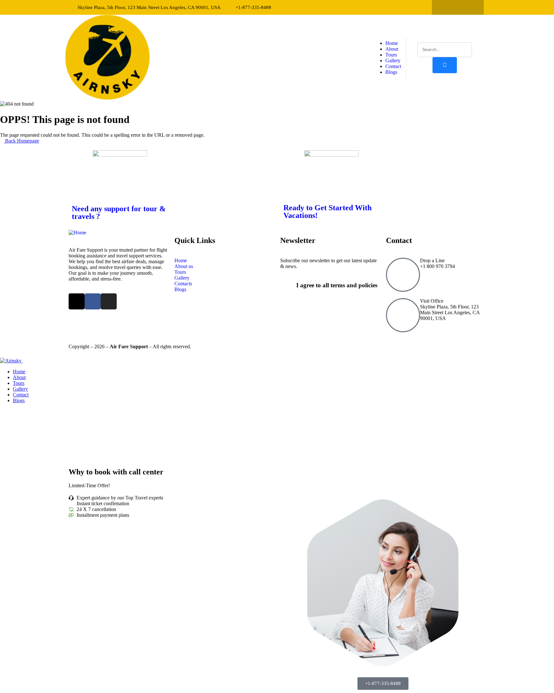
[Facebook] (458, 7)
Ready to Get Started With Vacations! (327, 212)
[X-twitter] (445, 7)
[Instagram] (470, 7)
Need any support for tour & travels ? (119, 212)
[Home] (107, 98)
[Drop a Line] (403, 275)
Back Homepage (21, 140)
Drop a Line (432, 260)
